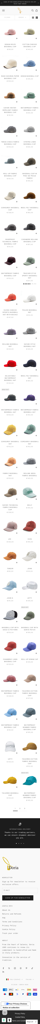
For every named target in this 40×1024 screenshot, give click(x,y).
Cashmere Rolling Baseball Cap (30, 240)
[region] (20, 831)
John (30, 568)
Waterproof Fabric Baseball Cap (30, 109)
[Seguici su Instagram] (15, 968)
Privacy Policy (9, 926)
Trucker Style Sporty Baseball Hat (29, 275)
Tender (10, 568)
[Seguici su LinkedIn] (3, 972)
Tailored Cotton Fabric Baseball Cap (29, 693)
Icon (30, 539)
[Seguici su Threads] (21, 968)
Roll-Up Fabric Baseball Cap (10, 175)
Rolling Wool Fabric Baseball (29, 474)
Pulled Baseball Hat (29, 311)
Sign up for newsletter (17, 898)
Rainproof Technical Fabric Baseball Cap (10, 241)
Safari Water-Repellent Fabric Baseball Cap (10, 110)
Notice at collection (11, 1007)
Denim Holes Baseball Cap (10, 45)
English (30, 1022)
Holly (29, 505)
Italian (29, 979)
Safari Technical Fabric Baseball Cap (10, 507)
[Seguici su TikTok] (32, 968)
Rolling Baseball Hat (10, 345)
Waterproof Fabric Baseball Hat (10, 411)
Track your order (10, 933)
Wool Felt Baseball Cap (30, 209)
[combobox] (32, 1022)
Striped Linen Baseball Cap (30, 143)
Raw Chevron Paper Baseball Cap (10, 77)
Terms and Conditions (12, 922)
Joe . (10, 539)
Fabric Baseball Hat (10, 474)
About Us (6, 910)
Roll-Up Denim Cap (29, 659)
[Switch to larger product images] (33, 17)
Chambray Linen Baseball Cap (10, 660)
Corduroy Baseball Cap (10, 209)
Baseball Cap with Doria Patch (29, 629)
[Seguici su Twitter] (9, 968)
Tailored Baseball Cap (10, 794)
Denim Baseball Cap (30, 76)
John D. (10, 598)
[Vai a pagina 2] (24, 808)
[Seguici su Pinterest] (26, 968)
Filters (7, 17)
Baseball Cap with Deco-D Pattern (10, 629)
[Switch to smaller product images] (37, 17)
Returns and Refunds (11, 914)
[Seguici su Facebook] (3, 968)
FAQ (3, 918)
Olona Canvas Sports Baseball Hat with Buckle (10, 312)
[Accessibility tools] (9, 1020)
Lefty (29, 598)
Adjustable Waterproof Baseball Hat (10, 378)
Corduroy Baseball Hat (10, 443)
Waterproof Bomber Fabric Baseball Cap (29, 727)
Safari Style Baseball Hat (30, 345)
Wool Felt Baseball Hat (30, 377)
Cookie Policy (8, 929)
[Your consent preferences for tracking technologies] (4, 1020)
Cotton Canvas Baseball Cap (30, 45)
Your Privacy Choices (18, 1004)
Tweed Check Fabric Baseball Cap (10, 143)
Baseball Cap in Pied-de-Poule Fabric (30, 176)
